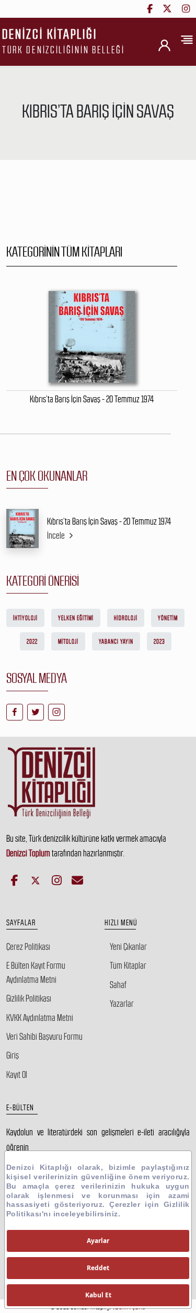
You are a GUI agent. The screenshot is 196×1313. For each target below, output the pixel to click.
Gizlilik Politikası (28, 998)
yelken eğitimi (76, 618)
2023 (159, 641)
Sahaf (118, 985)
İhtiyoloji (25, 618)
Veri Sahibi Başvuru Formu (44, 1036)
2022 (32, 641)
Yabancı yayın (116, 641)
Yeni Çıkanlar (128, 947)
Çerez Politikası (28, 947)
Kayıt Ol (16, 1075)
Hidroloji (125, 618)
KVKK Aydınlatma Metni (39, 1018)
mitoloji (68, 641)
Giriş (12, 1055)
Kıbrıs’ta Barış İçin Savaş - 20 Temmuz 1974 (109, 521)
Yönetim (168, 618)
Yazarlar (122, 1003)
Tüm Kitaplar (128, 965)
